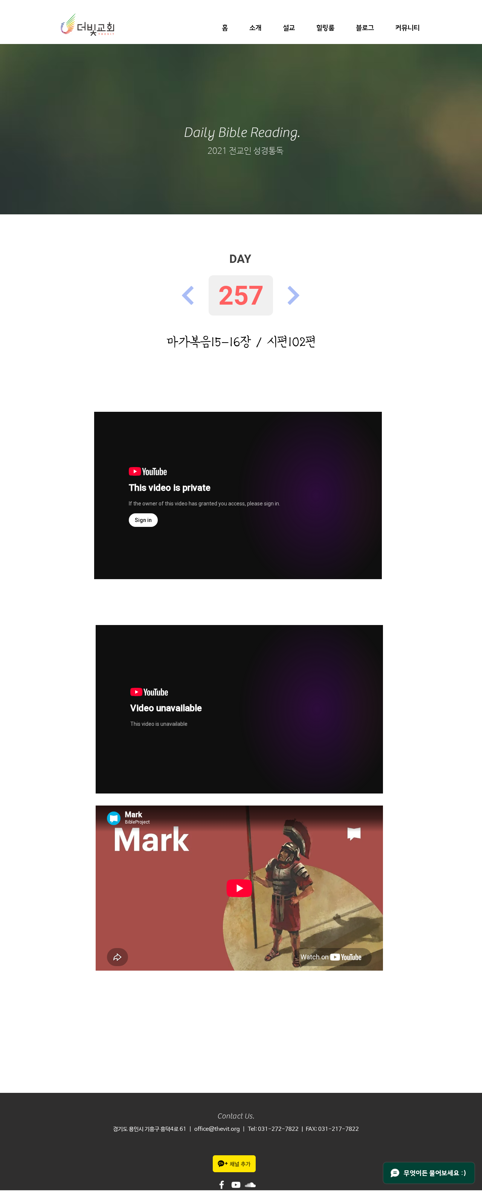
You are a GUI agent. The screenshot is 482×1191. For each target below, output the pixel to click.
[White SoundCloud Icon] (250, 1184)
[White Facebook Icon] (221, 1184)
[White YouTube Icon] (235, 1184)
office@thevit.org (217, 1129)
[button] (255, 28)
